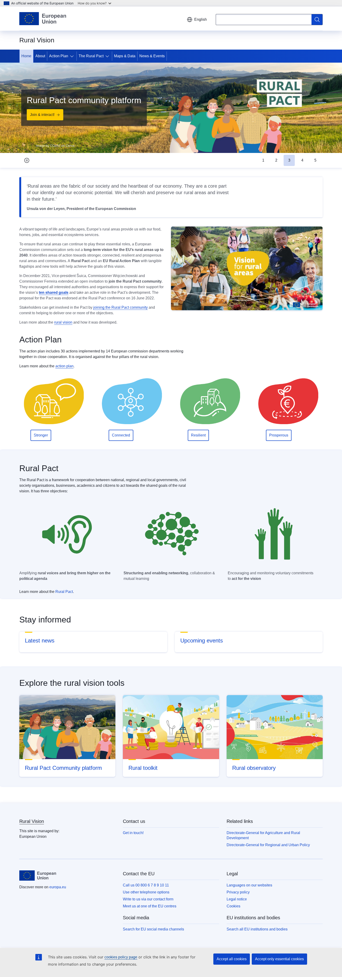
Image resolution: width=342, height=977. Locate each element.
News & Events (152, 56)
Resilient (198, 435)
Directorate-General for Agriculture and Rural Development (263, 835)
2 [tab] (276, 160)
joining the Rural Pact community (120, 307)
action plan (64, 366)
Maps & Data (124, 56)
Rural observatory (254, 768)
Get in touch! (133, 833)
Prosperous (278, 435)
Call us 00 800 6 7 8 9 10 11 (146, 885)
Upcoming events (201, 640)
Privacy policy (238, 892)
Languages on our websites (249, 885)
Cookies (233, 906)
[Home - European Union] (42, 18)
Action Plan (58, 56)
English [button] (200, 19)
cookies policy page (120, 957)
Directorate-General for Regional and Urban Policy (268, 845)
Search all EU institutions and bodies (257, 929)
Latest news (39, 640)
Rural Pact (64, 592)
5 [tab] (315, 160)
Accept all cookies (232, 959)
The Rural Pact (91, 56)
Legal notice (237, 899)
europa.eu (57, 887)
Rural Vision (31, 821)
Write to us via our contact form (148, 899)
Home (26, 56)
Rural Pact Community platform (63, 768)
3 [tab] (289, 160)
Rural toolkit (143, 768)
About (40, 56)
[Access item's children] (73, 56)
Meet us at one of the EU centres (149, 906)
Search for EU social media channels (153, 929)
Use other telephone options (146, 892)
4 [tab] (302, 160)
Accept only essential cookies (279, 959)
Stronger (41, 435)
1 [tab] (263, 160)
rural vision (63, 322)
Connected (121, 435)
